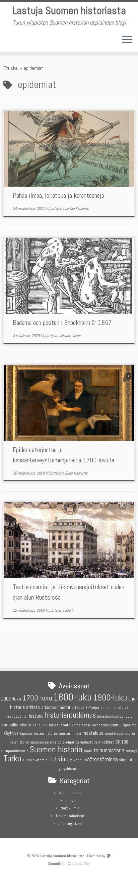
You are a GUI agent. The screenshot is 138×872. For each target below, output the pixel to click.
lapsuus (26, 733)
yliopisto (127, 760)
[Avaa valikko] (127, 40)
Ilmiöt (70, 800)
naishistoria (19, 742)
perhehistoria (87, 742)
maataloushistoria (120, 733)
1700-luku (37, 698)
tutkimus (61, 759)
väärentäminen (101, 759)
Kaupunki (40, 725)
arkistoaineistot (55, 707)
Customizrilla (78, 863)
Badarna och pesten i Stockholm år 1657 (62, 322)
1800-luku (72, 697)
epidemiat (108, 708)
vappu (78, 760)
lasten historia (45, 733)
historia (36, 716)
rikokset (106, 742)
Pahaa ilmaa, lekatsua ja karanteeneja (58, 195)
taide (88, 751)
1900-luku (110, 697)
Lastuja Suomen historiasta (69, 10)
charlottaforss (70, 335)
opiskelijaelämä (43, 742)
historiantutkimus (70, 715)
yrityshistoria (69, 769)
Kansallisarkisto (16, 725)
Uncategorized (70, 823)
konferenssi (81, 725)
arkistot (78, 708)
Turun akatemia (35, 760)
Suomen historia (56, 749)
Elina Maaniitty (76, 473)
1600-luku (11, 698)
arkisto (33, 707)
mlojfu (69, 610)
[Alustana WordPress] (108, 854)
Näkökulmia (70, 808)
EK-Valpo (92, 708)
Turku (12, 758)
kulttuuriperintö (124, 725)
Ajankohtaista (70, 792)
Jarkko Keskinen (77, 208)
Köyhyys (11, 733)
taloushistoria (108, 750)
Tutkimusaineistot (70, 815)
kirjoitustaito (59, 725)
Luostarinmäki (69, 733)
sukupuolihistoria (14, 751)
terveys (132, 751)
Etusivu (10, 68)
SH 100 (121, 742)
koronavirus (100, 725)
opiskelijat (66, 742)
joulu (129, 716)
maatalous (93, 732)
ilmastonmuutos (110, 716)
